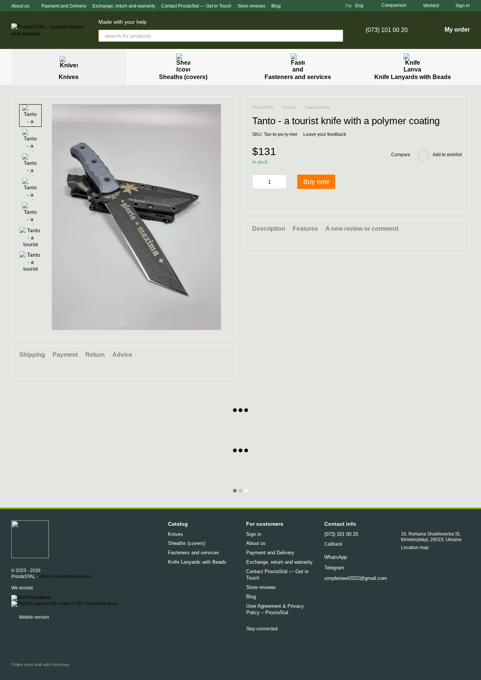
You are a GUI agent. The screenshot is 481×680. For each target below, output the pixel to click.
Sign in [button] (253, 534)
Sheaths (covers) (183, 77)
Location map (415, 547)
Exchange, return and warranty (123, 6)
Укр (348, 5)
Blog (276, 6)
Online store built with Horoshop (40, 664)
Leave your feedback (324, 134)
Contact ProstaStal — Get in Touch (196, 6)
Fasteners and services (298, 77)
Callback (333, 544)
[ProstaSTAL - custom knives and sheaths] (30, 539)
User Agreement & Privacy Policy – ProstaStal (275, 609)
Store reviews (251, 6)
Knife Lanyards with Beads (412, 77)
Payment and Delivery (63, 6)
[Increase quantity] (281, 182)
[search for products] (337, 36)
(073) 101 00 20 (387, 30)
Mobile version (33, 617)
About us (20, 6)
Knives (69, 77)
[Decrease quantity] (258, 182)
